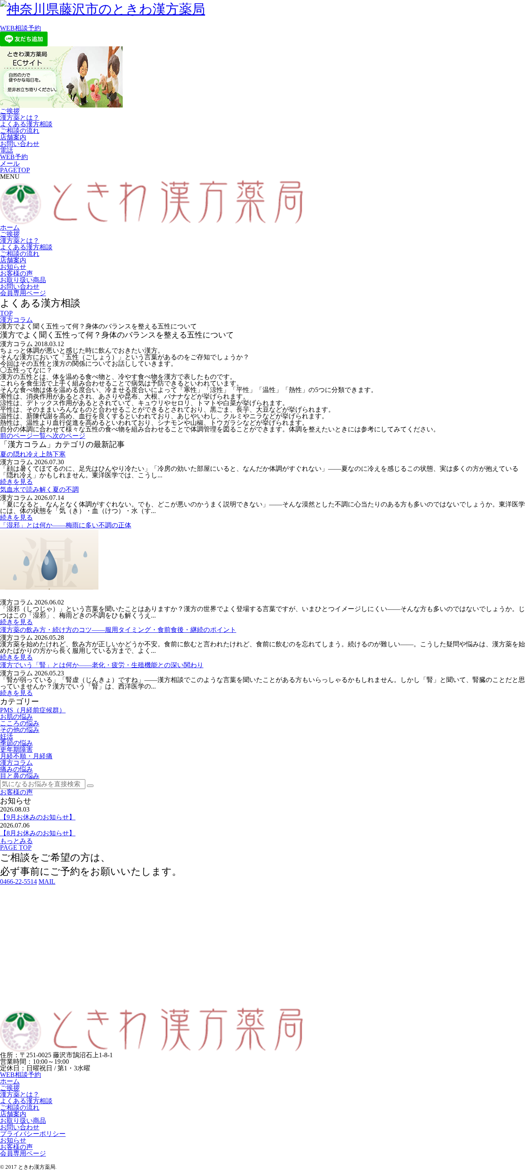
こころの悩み (19, 723)
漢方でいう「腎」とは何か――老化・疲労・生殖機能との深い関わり (101, 664)
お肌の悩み (16, 716)
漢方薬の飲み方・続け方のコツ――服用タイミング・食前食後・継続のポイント (118, 629)
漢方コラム (16, 319)
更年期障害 (16, 749)
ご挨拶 (10, 110)
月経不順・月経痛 (26, 756)
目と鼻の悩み (19, 775)
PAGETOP (15, 169)
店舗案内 (13, 137)
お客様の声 (16, 273)
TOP (6, 313)
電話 (6, 150)
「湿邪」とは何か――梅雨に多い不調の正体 (65, 525)
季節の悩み (16, 742)
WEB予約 (14, 156)
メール (10, 163)
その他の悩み (19, 729)
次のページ (68, 435)
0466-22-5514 (18, 881)
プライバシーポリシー (33, 1133)
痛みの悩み (16, 769)
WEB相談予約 (20, 28)
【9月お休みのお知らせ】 (37, 817)
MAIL (47, 881)
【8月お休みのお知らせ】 (37, 833)
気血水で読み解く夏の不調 (39, 489)
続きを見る (16, 481)
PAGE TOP (16, 847)
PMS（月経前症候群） (33, 710)
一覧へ (42, 435)
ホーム (10, 227)
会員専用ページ (23, 293)
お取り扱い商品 (23, 279)
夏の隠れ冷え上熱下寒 (33, 454)
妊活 (6, 736)
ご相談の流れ (19, 130)
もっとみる (16, 840)
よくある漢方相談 (26, 124)
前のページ (16, 435)
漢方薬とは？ (19, 117)
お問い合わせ (19, 143)
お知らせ (13, 266)
